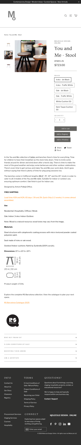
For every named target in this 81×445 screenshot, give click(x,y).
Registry (7, 398)
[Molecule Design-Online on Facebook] (51, 424)
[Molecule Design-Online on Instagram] (60, 424)
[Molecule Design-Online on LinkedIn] (64, 424)
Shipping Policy (29, 399)
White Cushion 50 (63, 101)
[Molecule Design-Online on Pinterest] (55, 424)
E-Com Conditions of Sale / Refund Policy (32, 384)
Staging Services (10, 418)
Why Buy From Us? (13, 337)
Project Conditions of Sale (32, 390)
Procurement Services (12, 414)
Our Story (7, 390)
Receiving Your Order (15, 351)
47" (49, 176)
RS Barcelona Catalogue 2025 (16, 303)
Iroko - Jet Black (63, 80)
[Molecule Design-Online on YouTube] (69, 424)
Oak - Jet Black (62, 90)
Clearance (8, 394)
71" (46, 176)
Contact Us (8, 383)
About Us (7, 387)
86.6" (41, 176)
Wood (57, 75)
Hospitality (8, 425)
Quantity (59, 115)
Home (6, 35)
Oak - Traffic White (64, 96)
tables (33, 157)
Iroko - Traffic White (64, 85)
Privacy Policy (29, 406)
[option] (31, 56)
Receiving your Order (32, 395)
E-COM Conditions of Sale (17, 344)
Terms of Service (30, 403)
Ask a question (11, 358)
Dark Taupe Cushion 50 (64, 108)
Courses (7, 422)
